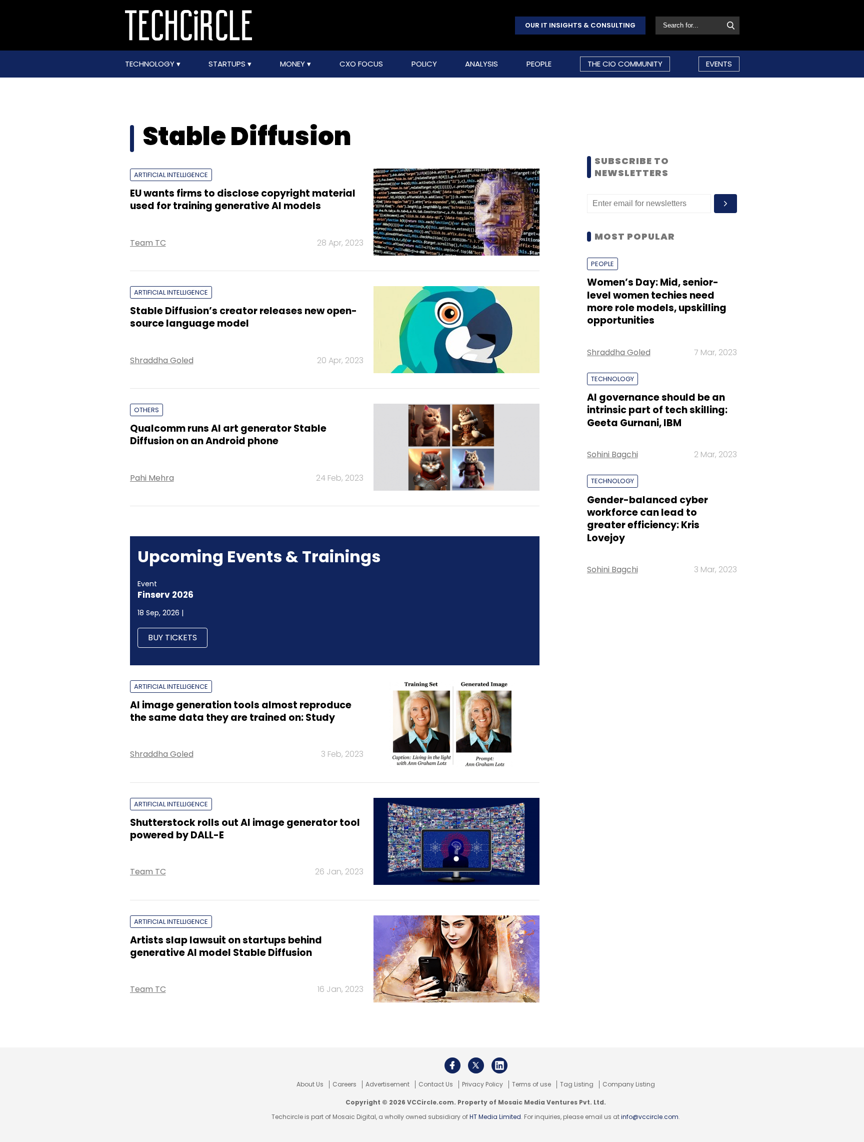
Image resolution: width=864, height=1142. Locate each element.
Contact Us (435, 1084)
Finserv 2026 (166, 595)
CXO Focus (361, 64)
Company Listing (628, 1084)
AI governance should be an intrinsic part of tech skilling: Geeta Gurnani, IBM (657, 410)
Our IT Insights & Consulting (580, 25)
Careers (344, 1084)
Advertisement (388, 1084)
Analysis (481, 64)
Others (146, 410)
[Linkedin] (500, 1065)
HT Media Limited (495, 1116)
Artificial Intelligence (171, 175)
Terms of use (531, 1084)
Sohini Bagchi (612, 454)
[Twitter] (476, 1065)
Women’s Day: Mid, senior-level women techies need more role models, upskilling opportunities (656, 301)
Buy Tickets (172, 637)
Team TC (148, 243)
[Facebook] (452, 1065)
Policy (424, 64)
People (539, 64)
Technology (150, 64)
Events (719, 64)
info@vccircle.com (649, 1116)
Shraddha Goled (162, 360)
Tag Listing (577, 1084)
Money (293, 64)
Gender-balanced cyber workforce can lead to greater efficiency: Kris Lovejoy (647, 519)
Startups (228, 64)
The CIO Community (625, 64)
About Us (310, 1084)
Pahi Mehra (152, 478)
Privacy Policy (482, 1084)
